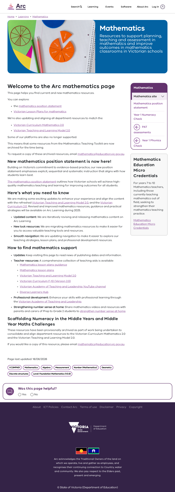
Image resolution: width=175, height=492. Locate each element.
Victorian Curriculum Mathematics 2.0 (39, 125)
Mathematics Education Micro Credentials (144, 224)
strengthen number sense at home (102, 311)
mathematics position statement (40, 106)
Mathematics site (145, 96)
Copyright (135, 407)
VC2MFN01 (14, 367)
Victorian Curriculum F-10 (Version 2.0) (45, 281)
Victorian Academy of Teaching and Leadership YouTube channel (63, 286)
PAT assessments (142, 129)
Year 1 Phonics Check (147, 143)
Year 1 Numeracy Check (145, 117)
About (37, 407)
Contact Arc (69, 407)
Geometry (107, 367)
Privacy (121, 407)
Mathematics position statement (148, 106)
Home (11, 16)
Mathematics (40, 16)
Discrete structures (18, 373)
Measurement (62, 367)
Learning (23, 16)
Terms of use (88, 407)
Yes (24, 394)
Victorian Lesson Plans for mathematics (40, 111)
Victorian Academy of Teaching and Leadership (50, 301)
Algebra (47, 367)
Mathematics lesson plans (37, 270)
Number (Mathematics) (85, 367)
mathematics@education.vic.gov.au (101, 154)
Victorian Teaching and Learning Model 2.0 (42, 130)
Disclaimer (107, 407)
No (36, 394)
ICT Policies (50, 407)
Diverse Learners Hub (34, 292)
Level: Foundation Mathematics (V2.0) (52, 373)
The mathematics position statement (32, 182)
